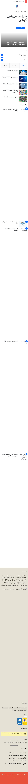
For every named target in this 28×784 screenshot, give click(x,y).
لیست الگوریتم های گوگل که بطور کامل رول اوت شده (13, 1)
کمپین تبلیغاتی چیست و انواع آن (11, 341)
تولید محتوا (5, 707)
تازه (23, 65)
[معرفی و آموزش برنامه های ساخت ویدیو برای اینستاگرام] (23, 509)
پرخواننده (14, 65)
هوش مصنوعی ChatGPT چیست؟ (10, 77)
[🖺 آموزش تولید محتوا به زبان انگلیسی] (23, 284)
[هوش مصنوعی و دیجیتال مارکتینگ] (23, 86)
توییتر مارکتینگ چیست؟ (12, 70)
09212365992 (24, 740)
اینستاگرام (12, 707)
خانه (25, 11)
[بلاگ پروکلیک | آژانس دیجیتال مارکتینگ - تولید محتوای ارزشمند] (17, 6)
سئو (14, 710)
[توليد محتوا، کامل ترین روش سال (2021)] (23, 164)
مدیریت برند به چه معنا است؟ (11, 97)
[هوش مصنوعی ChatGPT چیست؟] (23, 79)
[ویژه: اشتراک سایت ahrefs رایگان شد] (23, 224)
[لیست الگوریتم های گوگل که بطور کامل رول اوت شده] (23, 92)
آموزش (24, 57)
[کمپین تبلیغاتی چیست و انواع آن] (23, 396)
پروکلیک (7, 774)
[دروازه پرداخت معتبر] (24, 724)
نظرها (5, 65)
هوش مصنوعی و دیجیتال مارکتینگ (10, 83)
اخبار (25, 60)
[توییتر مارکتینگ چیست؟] (23, 72)
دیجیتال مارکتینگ (22, 55)
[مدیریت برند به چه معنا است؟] (23, 99)
